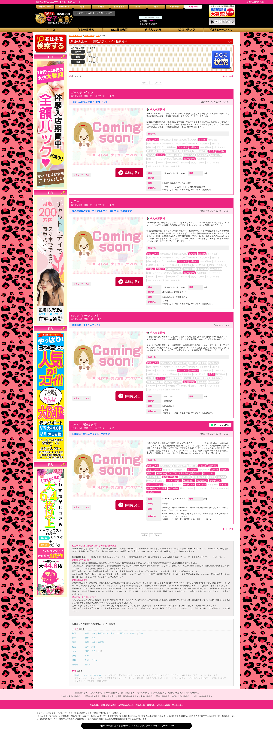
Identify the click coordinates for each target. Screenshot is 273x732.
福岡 (74, 633)
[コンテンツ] (187, 30)
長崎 (74, 660)
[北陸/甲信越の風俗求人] (119, 7)
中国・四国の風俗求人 (181, 696)
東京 (81, 13)
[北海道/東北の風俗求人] (64, 7)
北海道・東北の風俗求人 (71, 696)
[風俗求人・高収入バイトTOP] (45, 7)
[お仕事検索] (86, 30)
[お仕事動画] (119, 30)
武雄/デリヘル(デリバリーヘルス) (215, 102)
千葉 (101, 13)
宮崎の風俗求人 (159, 693)
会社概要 (151, 705)
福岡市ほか (103, 633)
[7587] (50, 61)
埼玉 (110, 13)
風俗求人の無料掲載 (255, 2)
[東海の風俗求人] (138, 7)
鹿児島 (75, 664)
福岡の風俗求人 (81, 693)
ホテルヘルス (168, 396)
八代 (93, 638)
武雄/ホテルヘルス (221, 325)
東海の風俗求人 (147, 696)
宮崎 (74, 656)
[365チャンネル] (221, 30)
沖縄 (74, 642)
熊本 (74, 638)
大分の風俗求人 (143, 693)
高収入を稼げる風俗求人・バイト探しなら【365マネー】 (133, 726)
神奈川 (91, 13)
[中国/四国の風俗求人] (175, 7)
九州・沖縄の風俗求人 (202, 696)
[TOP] (52, 30)
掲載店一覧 (140, 705)
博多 (93, 633)
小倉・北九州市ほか (118, 633)
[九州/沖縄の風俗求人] (193, 7)
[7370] (50, 333)
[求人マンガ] (153, 30)
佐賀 (74, 647)
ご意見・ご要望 (163, 705)
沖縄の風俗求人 (192, 693)
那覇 (87, 642)
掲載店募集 (94, 705)
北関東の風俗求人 (91, 696)
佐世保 (94, 660)
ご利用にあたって (125, 705)
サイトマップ (177, 705)
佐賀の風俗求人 (96, 693)
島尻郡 (101, 642)
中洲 (87, 633)
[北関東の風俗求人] (101, 7)
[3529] (50, 468)
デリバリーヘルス (79, 675)
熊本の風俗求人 (127, 693)
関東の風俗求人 (108, 696)
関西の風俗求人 (163, 696)
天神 (141, 633)
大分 (74, 651)
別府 (87, 651)
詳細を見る (132, 173)
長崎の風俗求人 (112, 693)
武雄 (205, 173)
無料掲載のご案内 (108, 705)
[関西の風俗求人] (156, 7)
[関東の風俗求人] (82, 7)
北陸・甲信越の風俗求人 (127, 696)
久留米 (133, 633)
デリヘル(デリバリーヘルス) (174, 173)
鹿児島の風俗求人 (175, 693)
